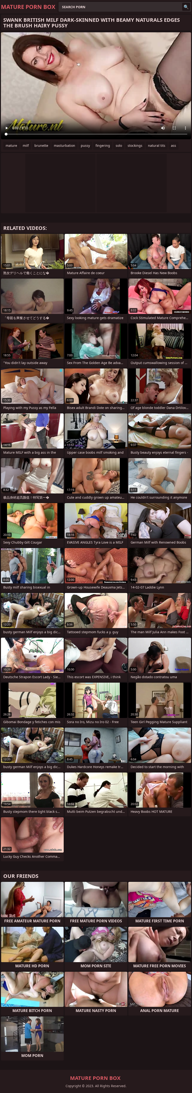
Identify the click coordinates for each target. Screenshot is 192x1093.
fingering (103, 145)
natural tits (156, 145)
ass (173, 145)
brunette (41, 145)
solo (119, 145)
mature (11, 145)
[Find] (186, 7)
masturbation (64, 145)
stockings (135, 145)
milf (26, 145)
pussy (85, 145)
